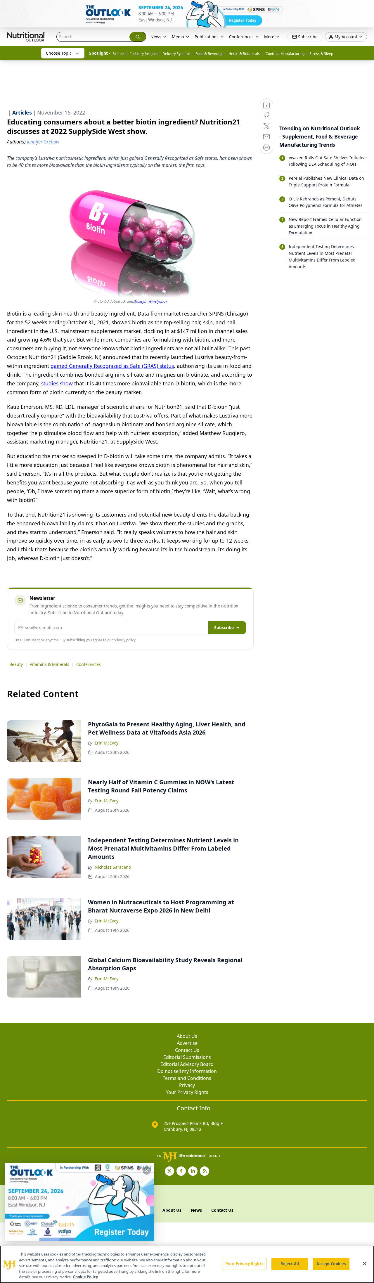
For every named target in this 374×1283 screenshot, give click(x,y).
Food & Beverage (209, 53)
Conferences (88, 664)
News (155, 36)
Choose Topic (59, 53)
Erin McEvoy (106, 743)
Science (119, 53)
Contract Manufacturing (284, 53)
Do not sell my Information (187, 1071)
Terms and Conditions (187, 1078)
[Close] (364, 1263)
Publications (207, 36)
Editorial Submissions (187, 1057)
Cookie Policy (85, 1276)
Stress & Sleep (321, 53)
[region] (187, 1264)
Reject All (289, 1263)
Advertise (187, 1043)
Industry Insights (143, 53)
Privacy (187, 1085)
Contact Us (187, 1050)
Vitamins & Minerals (49, 664)
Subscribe (224, 627)
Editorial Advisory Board (187, 1064)
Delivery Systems (176, 53)
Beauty (16, 664)
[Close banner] (366, 8)
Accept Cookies (331, 1263)
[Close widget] (147, 1170)
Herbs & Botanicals (244, 53)
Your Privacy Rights (187, 1092)
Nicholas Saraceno (113, 867)
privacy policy (125, 640)
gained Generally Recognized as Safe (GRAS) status (112, 365)
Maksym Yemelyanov (150, 301)
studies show (57, 383)
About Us (187, 1036)
